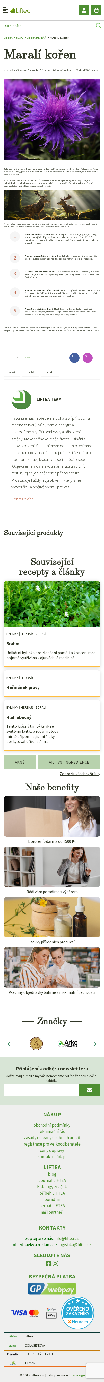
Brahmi (13, 643)
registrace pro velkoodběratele (52, 1144)
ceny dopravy (52, 1150)
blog (52, 1174)
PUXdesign (77, 1375)
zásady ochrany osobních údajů (52, 1137)
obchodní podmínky (52, 1125)
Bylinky (50, 372)
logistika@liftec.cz (74, 1244)
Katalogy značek (52, 1187)
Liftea (8, 37)
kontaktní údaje (52, 1156)
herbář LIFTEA (52, 1205)
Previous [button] (9, 1044)
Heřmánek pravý (23, 687)
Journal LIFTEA (52, 1180)
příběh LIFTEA (52, 1193)
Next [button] (95, 1044)
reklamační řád (52, 1131)
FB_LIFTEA (48, 1265)
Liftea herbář (36, 37)
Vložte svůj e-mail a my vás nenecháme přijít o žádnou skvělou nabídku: (52, 1078)
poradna (52, 1199)
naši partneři (52, 1212)
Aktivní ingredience (69, 762)
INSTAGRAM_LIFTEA (55, 1265)
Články (27, 357)
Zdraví (12, 372)
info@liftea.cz (66, 1238)
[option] (35, 1043)
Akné (20, 762)
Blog (19, 37)
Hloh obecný (18, 717)
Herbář (31, 372)
